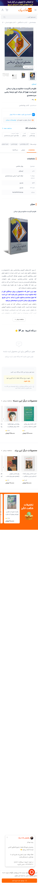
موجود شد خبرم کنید (18, 881)
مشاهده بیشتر (7, 401)
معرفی (23, 150)
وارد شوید (27, 381)
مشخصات (31, 150)
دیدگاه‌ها (15, 150)
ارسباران (34, 84)
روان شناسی (14, 144)
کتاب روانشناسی (24, 105)
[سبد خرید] (6, 10)
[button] (3, 419)
